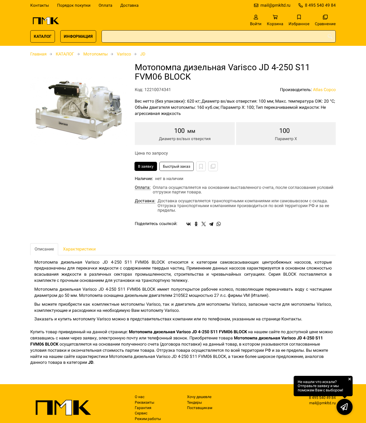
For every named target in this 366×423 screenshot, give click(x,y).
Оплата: (143, 187)
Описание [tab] (44, 249)
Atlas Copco (324, 89)
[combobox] (219, 36)
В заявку (146, 166)
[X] (203, 224)
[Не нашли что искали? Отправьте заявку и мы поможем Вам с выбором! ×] (345, 407)
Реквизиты (144, 402)
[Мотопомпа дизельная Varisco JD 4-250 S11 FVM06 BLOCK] (78, 111)
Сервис (141, 413)
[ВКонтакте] (188, 224)
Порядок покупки (74, 5)
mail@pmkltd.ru (275, 5)
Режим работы (148, 419)
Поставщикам (199, 408)
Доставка (129, 5)
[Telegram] (211, 224)
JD (142, 54)
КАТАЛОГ (42, 36)
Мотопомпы (95, 54)
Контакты (39, 5)
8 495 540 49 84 (320, 5)
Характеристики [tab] (79, 249)
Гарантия (143, 408)
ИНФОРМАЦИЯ (78, 36)
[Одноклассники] (196, 224)
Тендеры (194, 402)
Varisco (124, 54)
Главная (38, 54)
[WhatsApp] (218, 224)
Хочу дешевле (199, 397)
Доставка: (145, 201)
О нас (139, 397)
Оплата (105, 5)
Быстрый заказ (176, 166)
